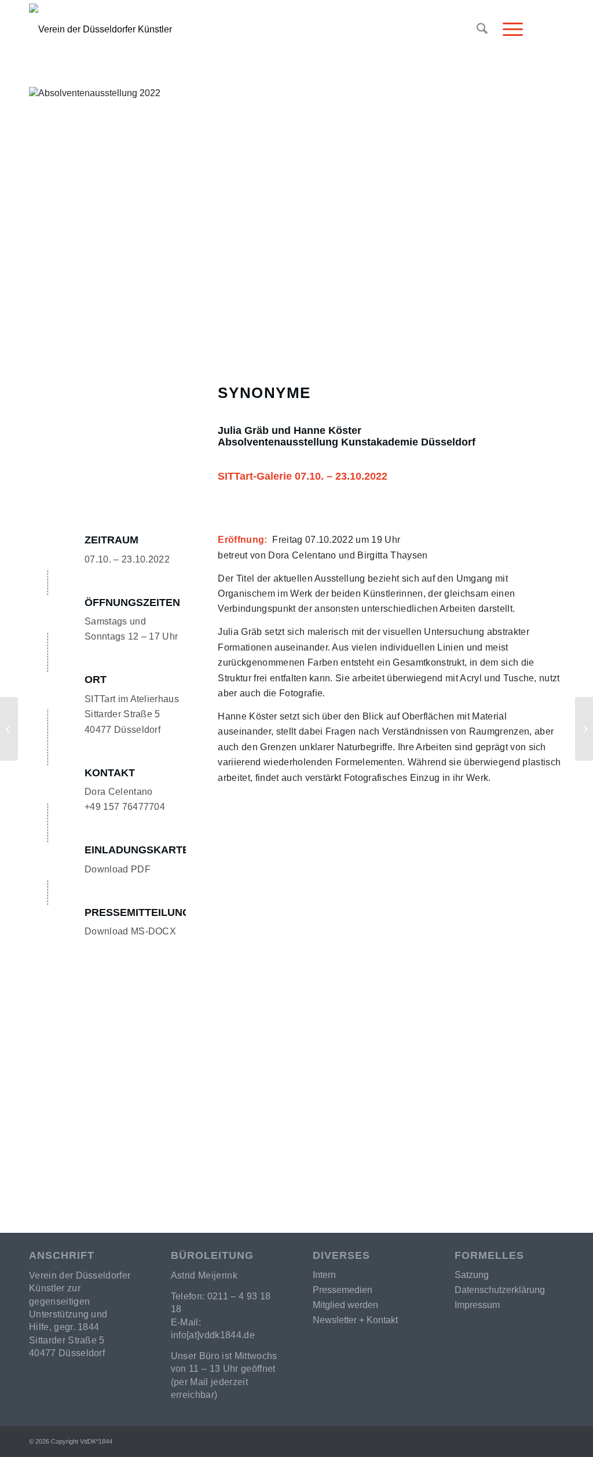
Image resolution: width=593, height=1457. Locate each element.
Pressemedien (342, 1290)
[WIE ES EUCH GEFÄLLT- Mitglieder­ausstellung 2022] (9, 729)
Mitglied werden (345, 1305)
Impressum (477, 1305)
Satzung (472, 1275)
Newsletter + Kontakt (355, 1320)
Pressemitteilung (138, 912)
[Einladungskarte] (48, 860)
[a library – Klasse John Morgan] (584, 729)
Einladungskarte (137, 850)
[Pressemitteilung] (48, 923)
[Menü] (509, 29)
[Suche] (482, 29)
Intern (324, 1275)
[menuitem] (482, 29)
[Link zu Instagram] (555, 29)
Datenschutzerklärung (500, 1290)
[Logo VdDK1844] (200, 60)
